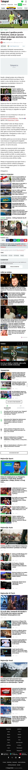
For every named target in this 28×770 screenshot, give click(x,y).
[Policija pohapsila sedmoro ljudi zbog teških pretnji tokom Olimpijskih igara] (6, 385)
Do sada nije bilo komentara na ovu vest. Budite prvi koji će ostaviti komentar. (13, 263)
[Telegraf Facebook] (8, 757)
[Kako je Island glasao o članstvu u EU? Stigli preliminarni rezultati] (6, 710)
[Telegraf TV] (19, 757)
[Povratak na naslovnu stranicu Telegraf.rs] (5, 2)
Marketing (9, 762)
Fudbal (5, 29)
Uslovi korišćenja (20, 250)
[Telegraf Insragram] (15, 757)
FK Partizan (16, 255)
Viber (24, 245)
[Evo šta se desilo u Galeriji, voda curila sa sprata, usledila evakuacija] (14, 353)
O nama (4, 762)
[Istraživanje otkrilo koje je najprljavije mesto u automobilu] (6, 585)
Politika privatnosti (12, 764)
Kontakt (18, 764)
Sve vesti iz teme (14, 401)
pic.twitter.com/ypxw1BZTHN (9, 118)
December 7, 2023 (13, 120)
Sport (2, 29)
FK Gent (10, 255)
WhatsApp (19, 245)
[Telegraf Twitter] (12, 757)
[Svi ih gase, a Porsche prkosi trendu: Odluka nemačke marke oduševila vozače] (6, 567)
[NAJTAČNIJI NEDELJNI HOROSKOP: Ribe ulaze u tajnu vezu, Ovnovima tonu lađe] (6, 206)
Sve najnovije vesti (14, 452)
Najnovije (7, 459)
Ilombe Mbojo (4, 255)
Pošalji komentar (14, 266)
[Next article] (27, 385)
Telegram (3, 247)
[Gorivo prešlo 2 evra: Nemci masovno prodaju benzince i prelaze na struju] (14, 536)
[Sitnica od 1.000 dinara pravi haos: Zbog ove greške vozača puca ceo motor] (6, 557)
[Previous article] (1, 385)
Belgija (22, 255)
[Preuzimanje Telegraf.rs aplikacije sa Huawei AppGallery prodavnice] (23, 754)
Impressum (14, 762)
